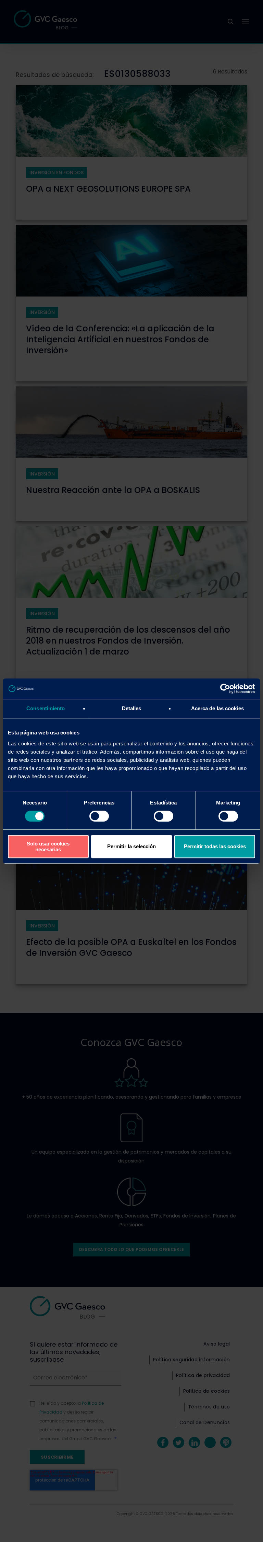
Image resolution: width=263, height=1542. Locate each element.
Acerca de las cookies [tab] (217, 708)
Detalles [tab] (131, 708)
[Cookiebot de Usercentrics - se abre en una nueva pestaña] (225, 689)
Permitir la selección (131, 846)
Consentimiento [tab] (45, 708)
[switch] (99, 816)
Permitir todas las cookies (215, 846)
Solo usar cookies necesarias (48, 846)
